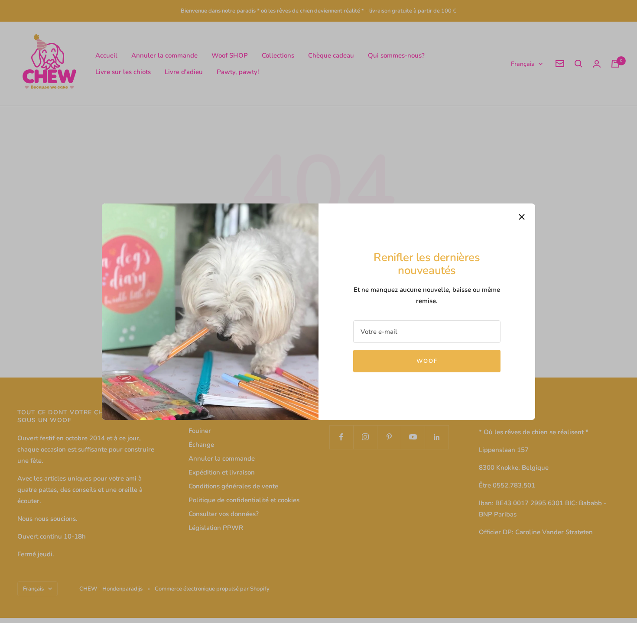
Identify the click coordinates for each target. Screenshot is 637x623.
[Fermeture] (522, 217)
